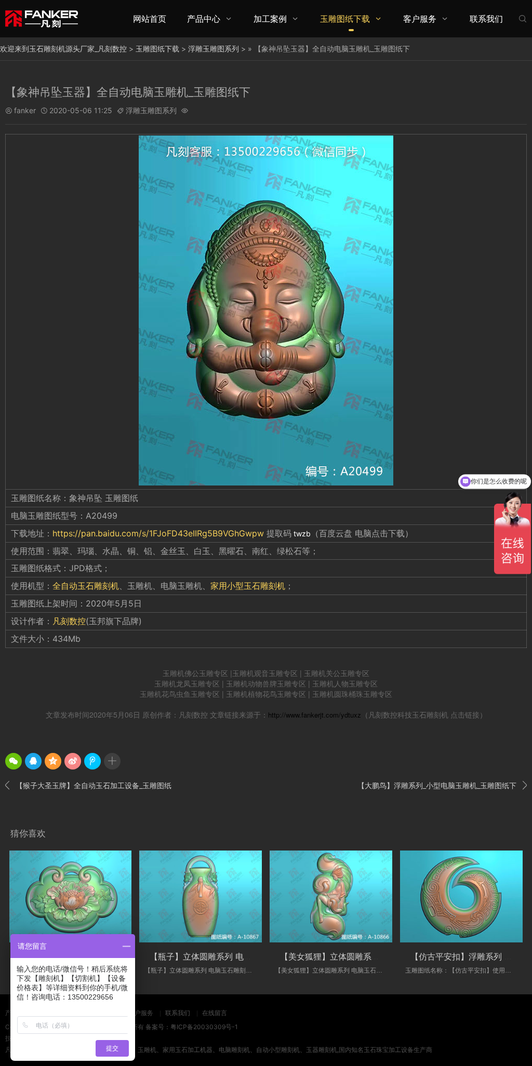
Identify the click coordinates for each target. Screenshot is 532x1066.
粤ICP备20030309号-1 (204, 1027)
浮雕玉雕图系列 (213, 48)
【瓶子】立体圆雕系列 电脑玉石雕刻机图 (226, 956)
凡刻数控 (69, 621)
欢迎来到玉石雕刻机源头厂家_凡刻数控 (63, 48)
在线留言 (214, 1013)
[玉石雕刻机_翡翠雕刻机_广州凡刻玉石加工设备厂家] (41, 18)
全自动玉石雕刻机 (85, 586)
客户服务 (419, 19)
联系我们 (486, 19)
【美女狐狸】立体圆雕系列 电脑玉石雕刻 (356, 956)
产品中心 (203, 19)
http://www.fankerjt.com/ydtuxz (314, 715)
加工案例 (270, 19)
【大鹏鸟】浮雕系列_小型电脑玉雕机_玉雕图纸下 (442, 785)
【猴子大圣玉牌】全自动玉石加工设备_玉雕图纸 (88, 785)
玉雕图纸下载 (345, 19)
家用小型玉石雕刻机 (247, 586)
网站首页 (149, 19)
